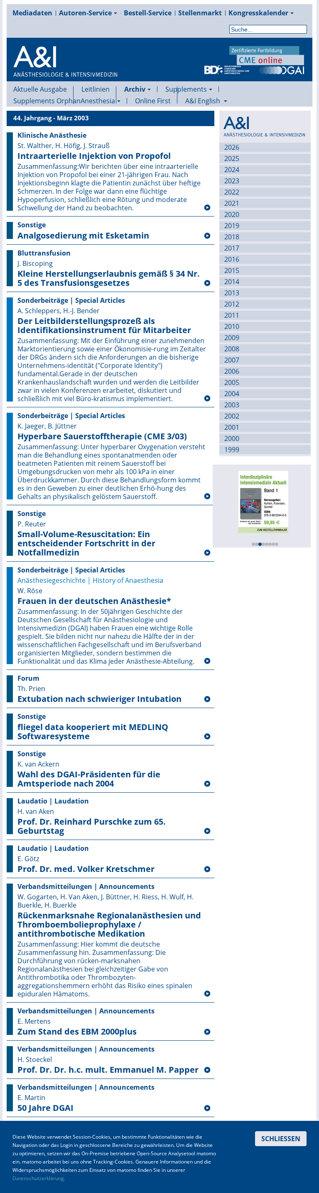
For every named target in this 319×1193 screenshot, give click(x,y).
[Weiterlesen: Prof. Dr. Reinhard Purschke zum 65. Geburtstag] (207, 831)
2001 (231, 427)
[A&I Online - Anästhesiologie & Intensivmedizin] (65, 71)
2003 (231, 405)
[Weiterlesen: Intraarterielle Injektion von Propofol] (207, 208)
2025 (231, 158)
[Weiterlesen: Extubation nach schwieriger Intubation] (207, 699)
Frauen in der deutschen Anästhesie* (94, 601)
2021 (231, 203)
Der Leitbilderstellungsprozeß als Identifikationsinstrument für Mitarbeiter (104, 326)
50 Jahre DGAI (45, 1108)
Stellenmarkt (200, 13)
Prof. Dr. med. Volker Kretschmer (86, 869)
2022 (231, 192)
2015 (231, 270)
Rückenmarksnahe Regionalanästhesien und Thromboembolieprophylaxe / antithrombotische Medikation (109, 924)
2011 (231, 315)
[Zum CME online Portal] (266, 54)
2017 (231, 248)
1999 (231, 449)
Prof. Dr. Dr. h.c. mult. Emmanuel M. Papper (108, 1069)
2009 (231, 337)
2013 (231, 293)
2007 (231, 360)
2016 (231, 259)
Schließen (280, 1138)
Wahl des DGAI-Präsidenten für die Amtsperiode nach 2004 (88, 779)
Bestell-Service (148, 13)
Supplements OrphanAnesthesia (64, 101)
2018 (231, 237)
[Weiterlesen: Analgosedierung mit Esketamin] (207, 236)
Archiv (134, 89)
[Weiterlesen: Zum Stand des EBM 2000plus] (207, 1032)
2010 (231, 326)
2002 (231, 416)
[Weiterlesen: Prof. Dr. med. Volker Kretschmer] (207, 869)
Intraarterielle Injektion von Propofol (94, 156)
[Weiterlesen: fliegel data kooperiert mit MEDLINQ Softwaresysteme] (207, 737)
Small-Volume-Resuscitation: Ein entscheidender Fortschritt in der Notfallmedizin (86, 543)
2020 (231, 214)
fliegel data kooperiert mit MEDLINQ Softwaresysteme (92, 732)
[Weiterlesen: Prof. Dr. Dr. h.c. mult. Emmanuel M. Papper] (207, 1070)
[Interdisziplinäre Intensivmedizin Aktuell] (263, 501)
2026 (231, 147)
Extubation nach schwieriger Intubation (99, 699)
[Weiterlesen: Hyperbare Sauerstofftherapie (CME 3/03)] (207, 496)
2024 (231, 169)
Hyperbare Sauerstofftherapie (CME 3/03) (102, 436)
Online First (153, 101)
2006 (231, 371)
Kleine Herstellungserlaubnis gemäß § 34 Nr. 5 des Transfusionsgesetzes (108, 278)
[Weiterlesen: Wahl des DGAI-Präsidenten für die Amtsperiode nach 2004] (207, 784)
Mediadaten (32, 13)
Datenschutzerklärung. (38, 1178)
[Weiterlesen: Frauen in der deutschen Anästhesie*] (207, 661)
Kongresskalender (258, 13)
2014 (231, 281)
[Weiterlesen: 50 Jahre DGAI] (207, 1108)
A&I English (203, 101)
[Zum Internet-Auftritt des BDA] (226, 69)
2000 (231, 438)
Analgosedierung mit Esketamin (83, 235)
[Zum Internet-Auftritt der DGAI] (281, 69)
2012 (231, 304)
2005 (231, 382)
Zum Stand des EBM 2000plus (77, 1031)
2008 (231, 349)
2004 (231, 393)
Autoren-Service (85, 13)
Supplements (186, 89)
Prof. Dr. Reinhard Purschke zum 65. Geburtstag (91, 826)
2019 (231, 225)
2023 (231, 181)
